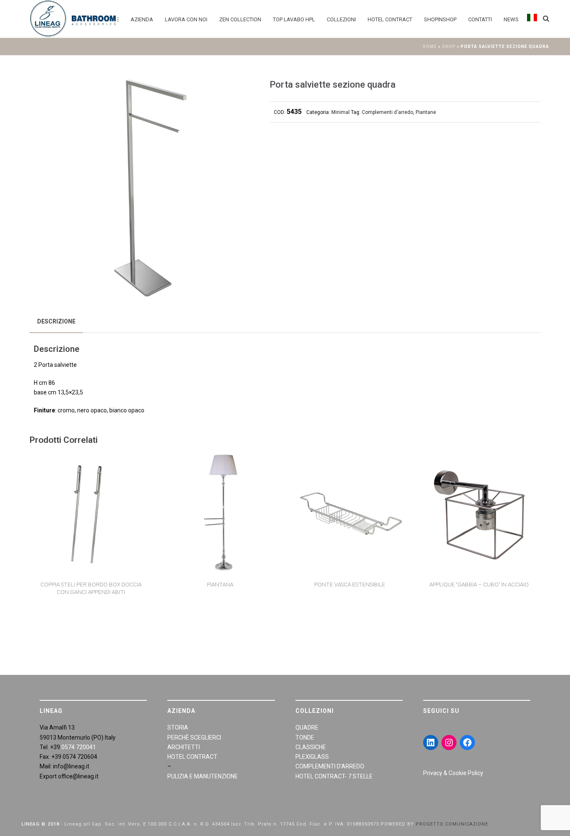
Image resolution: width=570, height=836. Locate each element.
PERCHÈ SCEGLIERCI (194, 737)
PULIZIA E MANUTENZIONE (202, 776)
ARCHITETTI (183, 747)
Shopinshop (440, 19)
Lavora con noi (186, 19)
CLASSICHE (310, 747)
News (511, 19)
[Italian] (532, 19)
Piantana (220, 584)
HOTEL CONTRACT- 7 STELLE (334, 776)
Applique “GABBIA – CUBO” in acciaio (479, 584)
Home (430, 46)
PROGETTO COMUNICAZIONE (452, 824)
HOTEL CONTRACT (192, 756)
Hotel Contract (390, 19)
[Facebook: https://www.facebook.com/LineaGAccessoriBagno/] (467, 742)
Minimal (340, 112)
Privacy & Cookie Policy (453, 773)
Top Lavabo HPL (294, 19)
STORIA (177, 727)
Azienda (142, 19)
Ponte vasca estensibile (349, 584)
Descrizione (56, 321)
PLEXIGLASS (312, 756)
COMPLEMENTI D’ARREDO (329, 766)
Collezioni (341, 19)
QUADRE (306, 727)
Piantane (426, 112)
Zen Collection (240, 19)
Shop (449, 46)
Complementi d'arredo (387, 112)
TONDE (304, 737)
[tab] (56, 321)
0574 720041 (78, 747)
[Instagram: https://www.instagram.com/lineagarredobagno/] (449, 742)
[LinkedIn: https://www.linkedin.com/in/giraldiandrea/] (430, 742)
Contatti (480, 19)
